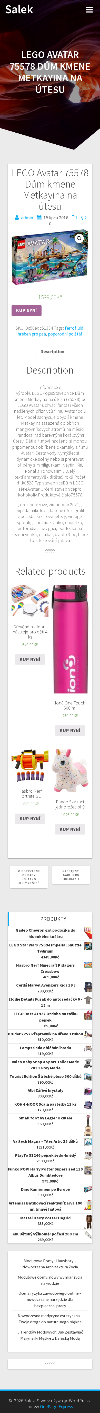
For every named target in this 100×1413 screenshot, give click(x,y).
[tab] (52, 351)
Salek (19, 9)
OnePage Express (56, 1406)
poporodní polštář (65, 334)
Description (52, 351)
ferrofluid (74, 328)
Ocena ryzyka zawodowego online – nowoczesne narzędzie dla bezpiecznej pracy (50, 1299)
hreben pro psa (32, 334)
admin (27, 218)
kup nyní (26, 310)
